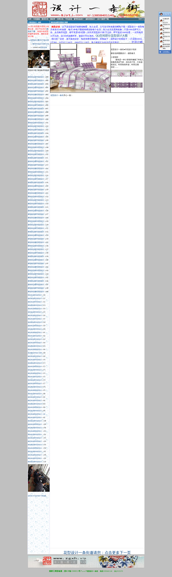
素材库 (52, 19)
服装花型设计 (90, 19)
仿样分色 (60, 19)
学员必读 (68, 19)
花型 (40, 353)
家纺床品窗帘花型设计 (36, 77)
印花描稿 (36, 19)
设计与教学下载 (103, 19)
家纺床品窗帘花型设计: (36, 256)
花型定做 (43, 47)
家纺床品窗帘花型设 (35, 196)
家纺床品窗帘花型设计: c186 (36, 414)
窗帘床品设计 (79, 19)
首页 (29, 19)
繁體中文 (141, 19)
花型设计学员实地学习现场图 (37, 496)
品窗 (30, 353)
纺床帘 (34, 353)
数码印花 (45, 19)
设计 (37, 353)
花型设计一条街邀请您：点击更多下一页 (97, 552)
